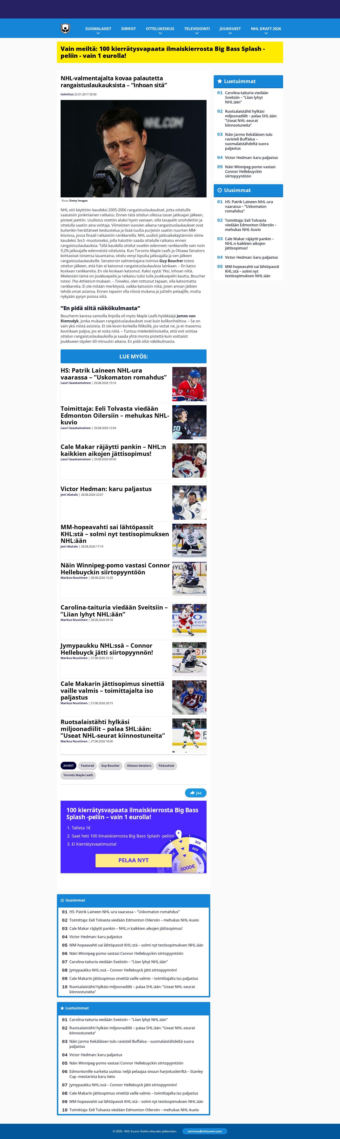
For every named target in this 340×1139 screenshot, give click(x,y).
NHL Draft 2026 (266, 28)
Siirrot (128, 28)
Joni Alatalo (69, 494)
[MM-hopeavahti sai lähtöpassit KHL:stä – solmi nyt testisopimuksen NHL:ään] (189, 541)
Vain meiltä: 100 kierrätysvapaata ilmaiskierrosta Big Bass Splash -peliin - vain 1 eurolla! (163, 52)
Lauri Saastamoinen (76, 383)
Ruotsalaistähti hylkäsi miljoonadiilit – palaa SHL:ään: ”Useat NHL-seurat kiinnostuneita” (113, 729)
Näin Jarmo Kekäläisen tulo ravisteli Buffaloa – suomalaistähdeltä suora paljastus (131, 1044)
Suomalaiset (98, 28)
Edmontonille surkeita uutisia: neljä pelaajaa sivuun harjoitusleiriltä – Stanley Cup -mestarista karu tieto (136, 1074)
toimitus (67, 94)
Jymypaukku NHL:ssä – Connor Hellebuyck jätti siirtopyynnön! (107, 649)
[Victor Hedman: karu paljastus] (189, 502)
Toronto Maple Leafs (78, 775)
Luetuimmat (77, 1008)
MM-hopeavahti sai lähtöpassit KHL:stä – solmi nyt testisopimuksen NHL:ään (115, 534)
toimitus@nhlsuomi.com (205, 1131)
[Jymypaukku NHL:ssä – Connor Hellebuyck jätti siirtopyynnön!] (189, 659)
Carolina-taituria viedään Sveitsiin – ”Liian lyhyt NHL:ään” (114, 610)
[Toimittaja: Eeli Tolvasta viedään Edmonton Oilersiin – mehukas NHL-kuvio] (189, 422)
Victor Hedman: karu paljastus (106, 489)
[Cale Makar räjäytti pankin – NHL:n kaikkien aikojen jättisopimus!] (189, 460)
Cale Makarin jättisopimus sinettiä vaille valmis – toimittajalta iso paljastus (112, 690)
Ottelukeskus (160, 28)
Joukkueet (230, 28)
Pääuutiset (166, 765)
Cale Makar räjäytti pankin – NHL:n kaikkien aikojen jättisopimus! (113, 450)
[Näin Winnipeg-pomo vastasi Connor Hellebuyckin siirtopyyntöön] (189, 579)
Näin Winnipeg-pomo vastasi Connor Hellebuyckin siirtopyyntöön (115, 568)
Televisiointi (197, 28)
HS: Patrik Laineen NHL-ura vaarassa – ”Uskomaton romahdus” (114, 373)
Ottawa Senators (139, 765)
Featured (87, 765)
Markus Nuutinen (74, 578)
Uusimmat (75, 900)
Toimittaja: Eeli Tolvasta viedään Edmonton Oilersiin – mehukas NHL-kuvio (115, 415)
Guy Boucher (110, 765)
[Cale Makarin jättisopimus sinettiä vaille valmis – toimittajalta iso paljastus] (189, 697)
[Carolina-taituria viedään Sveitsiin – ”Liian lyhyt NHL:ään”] (189, 621)
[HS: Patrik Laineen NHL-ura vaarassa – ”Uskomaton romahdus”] (189, 384)
